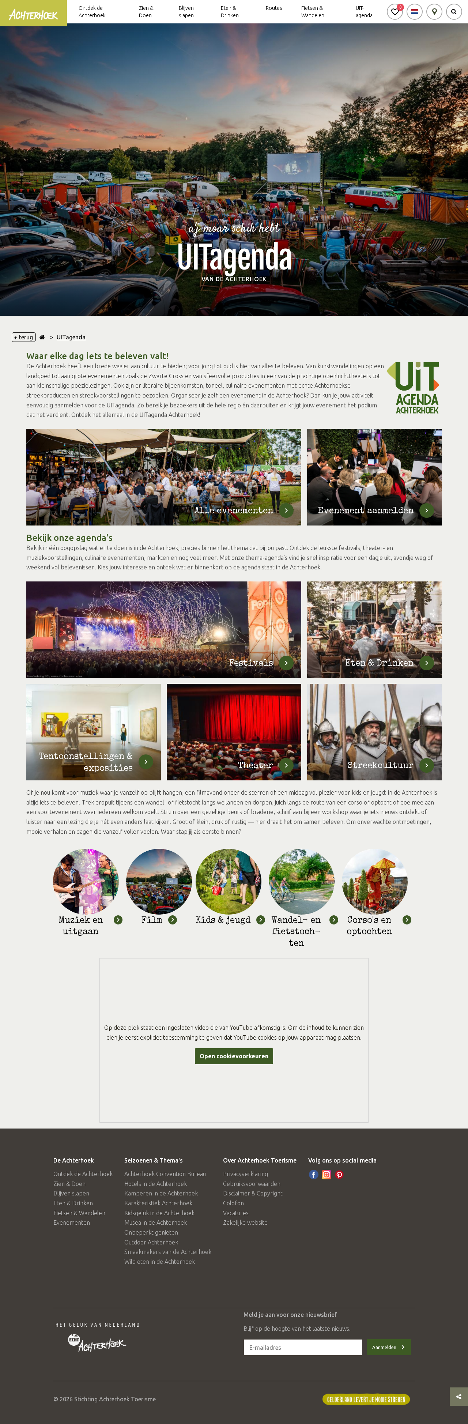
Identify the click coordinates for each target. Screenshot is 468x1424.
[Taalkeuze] (415, 12)
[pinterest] (339, 1174)
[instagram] (326, 1174)
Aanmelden (384, 1347)
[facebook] (313, 1174)
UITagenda (71, 337)
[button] (395, 12)
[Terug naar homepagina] (42, 337)
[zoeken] (454, 12)
